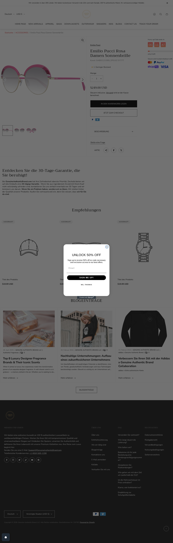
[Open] (6, 537)
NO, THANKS (86, 285)
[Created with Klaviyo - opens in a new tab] (86, 297)
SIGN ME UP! (86, 278)
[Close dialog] (106, 246)
